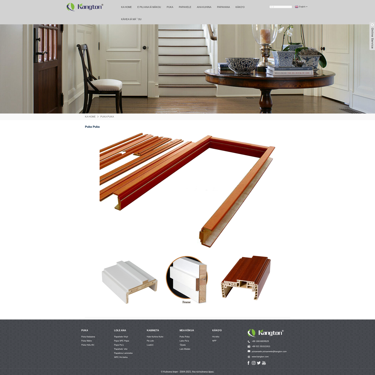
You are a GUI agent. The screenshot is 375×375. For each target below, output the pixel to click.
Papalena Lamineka (123, 353)
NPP (214, 341)
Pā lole (150, 341)
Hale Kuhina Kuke (155, 336)
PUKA (84, 330)
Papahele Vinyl (121, 336)
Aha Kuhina (204, 7)
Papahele (185, 7)
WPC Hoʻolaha (121, 357)
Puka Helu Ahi (87, 345)
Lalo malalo (185, 349)
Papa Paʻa (119, 345)
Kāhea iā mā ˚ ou (131, 19)
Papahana (223, 7)
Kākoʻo (217, 330)
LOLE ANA (120, 330)
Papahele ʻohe (120, 349)
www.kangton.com (260, 356)
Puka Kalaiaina (88, 336)
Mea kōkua (187, 330)
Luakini (150, 345)
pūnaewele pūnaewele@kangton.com (269, 351)
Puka (170, 7)
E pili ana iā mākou (149, 7)
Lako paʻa (184, 341)
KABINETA (153, 330)
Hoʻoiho (215, 336)
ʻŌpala (183, 345)
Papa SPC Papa (121, 341)
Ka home (126, 7)
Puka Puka (107, 116)
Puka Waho (86, 341)
